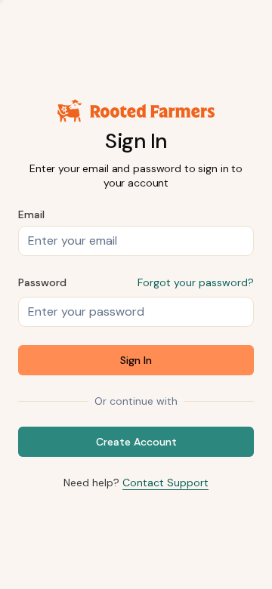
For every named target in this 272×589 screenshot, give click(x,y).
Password (42, 282)
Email (31, 214)
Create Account (136, 442)
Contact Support (165, 482)
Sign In (136, 360)
